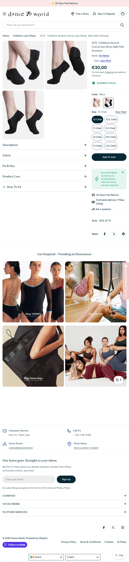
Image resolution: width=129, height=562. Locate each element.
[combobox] (64, 25)
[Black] (108, 103)
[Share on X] (114, 234)
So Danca (104, 55)
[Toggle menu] (4, 14)
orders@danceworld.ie (21, 447)
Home (6, 35)
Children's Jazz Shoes (24, 35)
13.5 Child (111, 145)
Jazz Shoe (105, 60)
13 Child (97, 145)
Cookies (109, 542)
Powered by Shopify (37, 538)
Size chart (120, 112)
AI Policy (121, 542)
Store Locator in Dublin (86, 447)
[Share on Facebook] (104, 234)
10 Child (97, 119)
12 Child (97, 137)
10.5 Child (111, 119)
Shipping (109, 72)
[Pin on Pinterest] (123, 234)
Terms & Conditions (90, 542)
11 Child (97, 128)
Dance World (18, 538)
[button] (126, 281)
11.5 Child (110, 128)
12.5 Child (111, 137)
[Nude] (96, 103)
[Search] (122, 25)
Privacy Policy (68, 542)
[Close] (123, 172)
